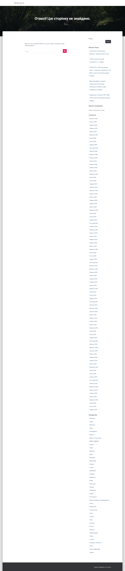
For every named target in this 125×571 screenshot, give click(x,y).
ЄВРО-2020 (93, 461)
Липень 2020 (93, 354)
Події (91, 519)
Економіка (92, 457)
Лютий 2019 (93, 403)
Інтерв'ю (92, 464)
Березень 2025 (94, 174)
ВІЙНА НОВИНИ (94, 441)
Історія (91, 467)
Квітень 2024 (93, 207)
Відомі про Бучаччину (96, 438)
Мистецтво (92, 483)
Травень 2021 (93, 321)
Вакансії (92, 434)
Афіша (91, 421)
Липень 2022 (93, 275)
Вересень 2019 (94, 386)
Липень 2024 (93, 197)
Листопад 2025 (94, 148)
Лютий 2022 (93, 292)
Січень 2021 (93, 334)
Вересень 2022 (94, 269)
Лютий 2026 (93, 138)
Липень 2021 (93, 314)
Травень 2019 (93, 393)
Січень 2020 (93, 373)
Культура (92, 474)
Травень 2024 (93, 203)
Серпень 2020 (93, 350)
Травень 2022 (93, 282)
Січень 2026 (93, 141)
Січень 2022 (93, 295)
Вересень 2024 (94, 190)
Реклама (92, 529)
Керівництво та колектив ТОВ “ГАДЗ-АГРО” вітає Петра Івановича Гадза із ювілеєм (100, 97)
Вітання (92, 444)
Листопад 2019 (94, 380)
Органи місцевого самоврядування (99, 500)
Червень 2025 (93, 164)
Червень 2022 (93, 279)
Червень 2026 (93, 125)
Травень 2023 (93, 243)
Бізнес (91, 428)
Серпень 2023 (93, 233)
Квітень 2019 (93, 396)
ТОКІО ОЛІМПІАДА (95, 549)
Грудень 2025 (93, 144)
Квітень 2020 (93, 364)
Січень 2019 (93, 406)
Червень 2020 (93, 357)
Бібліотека (92, 425)
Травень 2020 (93, 360)
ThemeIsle (108, 567)
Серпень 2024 (93, 193)
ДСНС (91, 454)
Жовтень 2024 (93, 187)
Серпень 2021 (93, 311)
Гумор (91, 447)
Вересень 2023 (94, 229)
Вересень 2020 (94, 347)
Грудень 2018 (93, 409)
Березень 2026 (94, 135)
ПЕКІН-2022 (93, 506)
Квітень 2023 (93, 246)
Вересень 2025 (94, 154)
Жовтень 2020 (93, 344)
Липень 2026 (93, 121)
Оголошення (93, 497)
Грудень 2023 (93, 220)
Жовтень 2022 (93, 265)
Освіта (91, 503)
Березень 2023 (94, 249)
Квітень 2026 (93, 131)
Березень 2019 (94, 400)
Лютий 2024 (93, 213)
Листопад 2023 (94, 223)
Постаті (92, 526)
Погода (92, 516)
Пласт (91, 513)
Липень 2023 (93, 236)
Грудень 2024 (93, 184)
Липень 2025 (93, 161)
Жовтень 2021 (93, 305)
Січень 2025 (93, 180)
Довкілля (92, 451)
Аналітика (92, 418)
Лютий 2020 (93, 370)
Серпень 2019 (93, 390)
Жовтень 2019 (93, 383)
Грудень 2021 (93, 298)
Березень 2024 (94, 210)
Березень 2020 (94, 367)
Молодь (92, 487)
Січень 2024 (93, 216)
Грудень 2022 (93, 259)
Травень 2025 (93, 167)
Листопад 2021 (94, 301)
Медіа (91, 480)
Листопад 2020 (94, 341)
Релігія (91, 536)
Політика (92, 523)
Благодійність (93, 431)
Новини (92, 493)
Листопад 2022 (94, 262)
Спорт (91, 546)
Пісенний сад (93, 510)
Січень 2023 (93, 256)
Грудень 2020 (93, 337)
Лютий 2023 (93, 252)
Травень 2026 (93, 128)
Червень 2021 (93, 318)
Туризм (92, 552)
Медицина (92, 477)
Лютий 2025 (93, 177)
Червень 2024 (93, 200)
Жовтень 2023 (93, 226)
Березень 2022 (94, 288)
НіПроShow (93, 490)
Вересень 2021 (94, 308)
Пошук (91, 38)
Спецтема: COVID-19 (95, 542)
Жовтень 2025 (93, 151)
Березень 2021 (94, 328)
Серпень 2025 (93, 157)
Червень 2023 (93, 239)
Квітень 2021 (93, 324)
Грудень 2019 (93, 377)
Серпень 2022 (93, 272)
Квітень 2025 (93, 171)
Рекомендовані (94, 533)
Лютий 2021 (93, 331)
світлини (92, 539)
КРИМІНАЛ (93, 470)
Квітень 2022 (93, 285)
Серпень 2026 (93, 118)
